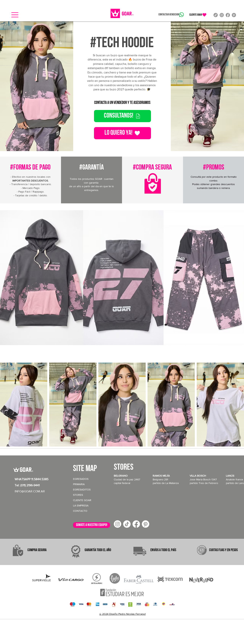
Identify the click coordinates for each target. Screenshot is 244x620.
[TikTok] (216, 15)
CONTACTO (80, 510)
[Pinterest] (234, 15)
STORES (78, 494)
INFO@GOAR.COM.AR (30, 491)
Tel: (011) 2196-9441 (27, 485)
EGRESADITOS (82, 489)
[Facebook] (228, 15)
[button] (15, 15)
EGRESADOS (80, 478)
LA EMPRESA (80, 505)
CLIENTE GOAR (82, 500)
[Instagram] (222, 15)
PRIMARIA (79, 484)
